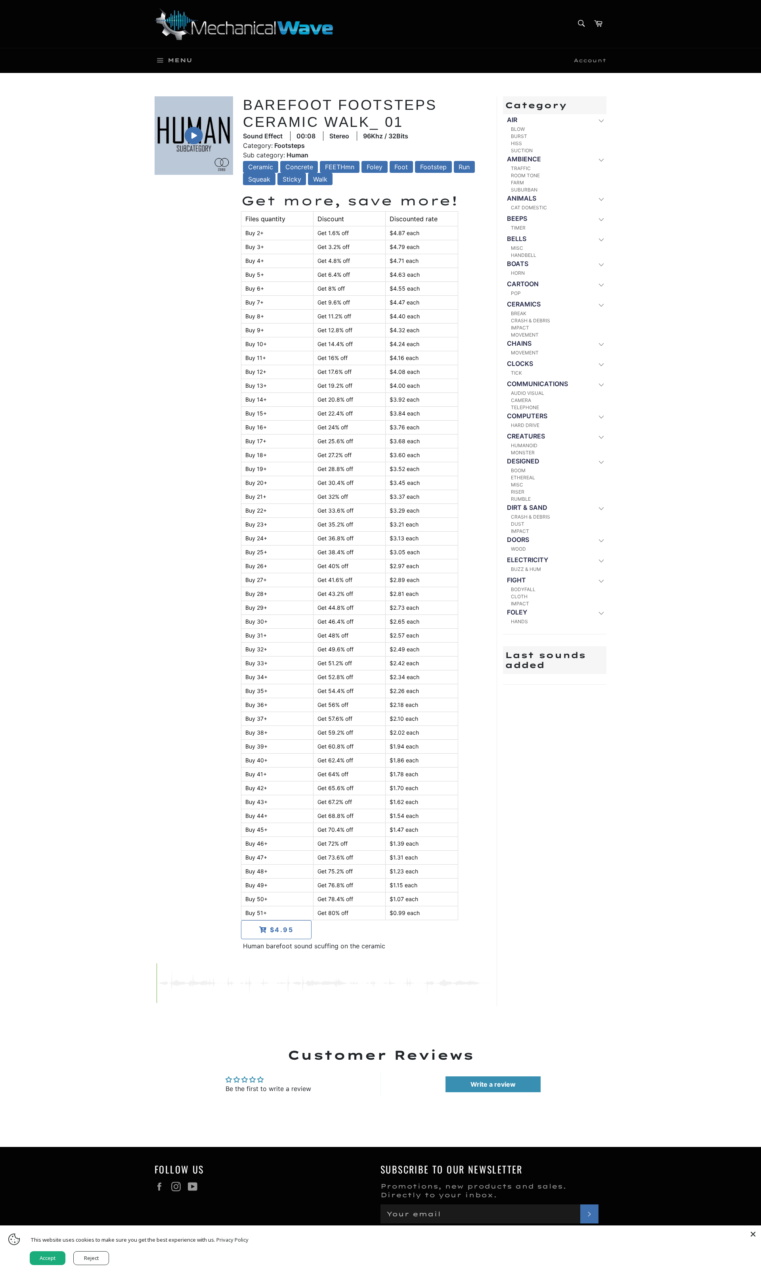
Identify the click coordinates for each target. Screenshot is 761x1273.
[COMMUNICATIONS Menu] (600, 384)
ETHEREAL (523, 477)
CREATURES (526, 436)
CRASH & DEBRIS (530, 321)
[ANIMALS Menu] (600, 198)
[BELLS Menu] (600, 239)
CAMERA (521, 400)
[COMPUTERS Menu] (600, 416)
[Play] (194, 135)
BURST (519, 136)
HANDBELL (523, 255)
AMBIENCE (524, 159)
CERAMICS (524, 304)
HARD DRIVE (525, 425)
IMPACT (520, 328)
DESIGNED (523, 461)
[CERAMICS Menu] (600, 304)
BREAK (518, 313)
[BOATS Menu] (600, 264)
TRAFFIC (521, 168)
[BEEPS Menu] (600, 219)
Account (590, 60)
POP (516, 293)
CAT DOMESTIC (529, 208)
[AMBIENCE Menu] (600, 159)
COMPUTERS (527, 416)
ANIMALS (521, 198)
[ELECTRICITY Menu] (600, 560)
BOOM (518, 470)
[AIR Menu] (600, 120)
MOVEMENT (525, 335)
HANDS (519, 621)
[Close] (753, 1233)
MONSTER (523, 453)
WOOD (518, 549)
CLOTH (519, 596)
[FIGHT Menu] (600, 580)
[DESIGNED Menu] (600, 461)
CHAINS (519, 343)
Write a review (493, 1084)
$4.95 (280, 930)
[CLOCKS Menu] (600, 364)
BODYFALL (523, 589)
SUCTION (522, 150)
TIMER (518, 228)
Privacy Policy (232, 1239)
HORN (518, 273)
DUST (517, 524)
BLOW (518, 129)
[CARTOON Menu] (600, 284)
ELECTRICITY (527, 560)
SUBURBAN (524, 190)
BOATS (517, 264)
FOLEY (517, 612)
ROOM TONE (525, 175)
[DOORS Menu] (600, 540)
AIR (512, 120)
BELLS (516, 239)
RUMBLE (521, 499)
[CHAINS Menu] (600, 344)
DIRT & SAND (527, 507)
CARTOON (523, 284)
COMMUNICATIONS (537, 384)
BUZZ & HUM (526, 569)
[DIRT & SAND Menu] (600, 508)
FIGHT (516, 580)
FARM (517, 183)
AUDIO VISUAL (527, 393)
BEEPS (517, 218)
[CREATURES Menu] (600, 436)
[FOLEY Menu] (600, 612)
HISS (516, 143)
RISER (517, 492)
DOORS (518, 540)
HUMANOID (524, 445)
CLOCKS (520, 364)
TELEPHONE (525, 407)
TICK (516, 373)
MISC (517, 248)
